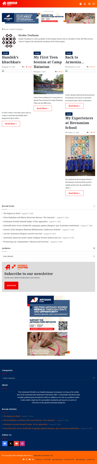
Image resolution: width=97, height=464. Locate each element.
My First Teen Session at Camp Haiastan (48, 62)
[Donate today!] (48, 18)
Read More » (11, 123)
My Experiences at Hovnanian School (79, 123)
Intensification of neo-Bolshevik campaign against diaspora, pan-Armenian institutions (41, 225)
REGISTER (11, 285)
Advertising (80, 459)
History (39, 459)
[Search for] (89, 5)
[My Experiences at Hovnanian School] (80, 155)
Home (6, 29)
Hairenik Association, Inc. (43, 455)
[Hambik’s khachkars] (17, 89)
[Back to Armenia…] (80, 80)
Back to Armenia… (74, 59)
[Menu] (94, 5)
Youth (5, 53)
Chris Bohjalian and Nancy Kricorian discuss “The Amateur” (29, 217)
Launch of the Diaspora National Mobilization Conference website (32, 229)
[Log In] (80, 5)
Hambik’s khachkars (11, 59)
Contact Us (90, 459)
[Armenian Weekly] (9, 4)
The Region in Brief (11, 213)
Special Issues (57, 459)
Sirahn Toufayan (28, 35)
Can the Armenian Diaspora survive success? (22, 233)
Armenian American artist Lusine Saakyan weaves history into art (32, 237)
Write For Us (69, 459)
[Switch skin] (85, 5)
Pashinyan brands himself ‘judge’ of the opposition (25, 221)
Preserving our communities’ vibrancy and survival (26, 241)
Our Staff (46, 459)
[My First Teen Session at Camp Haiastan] (48, 84)
